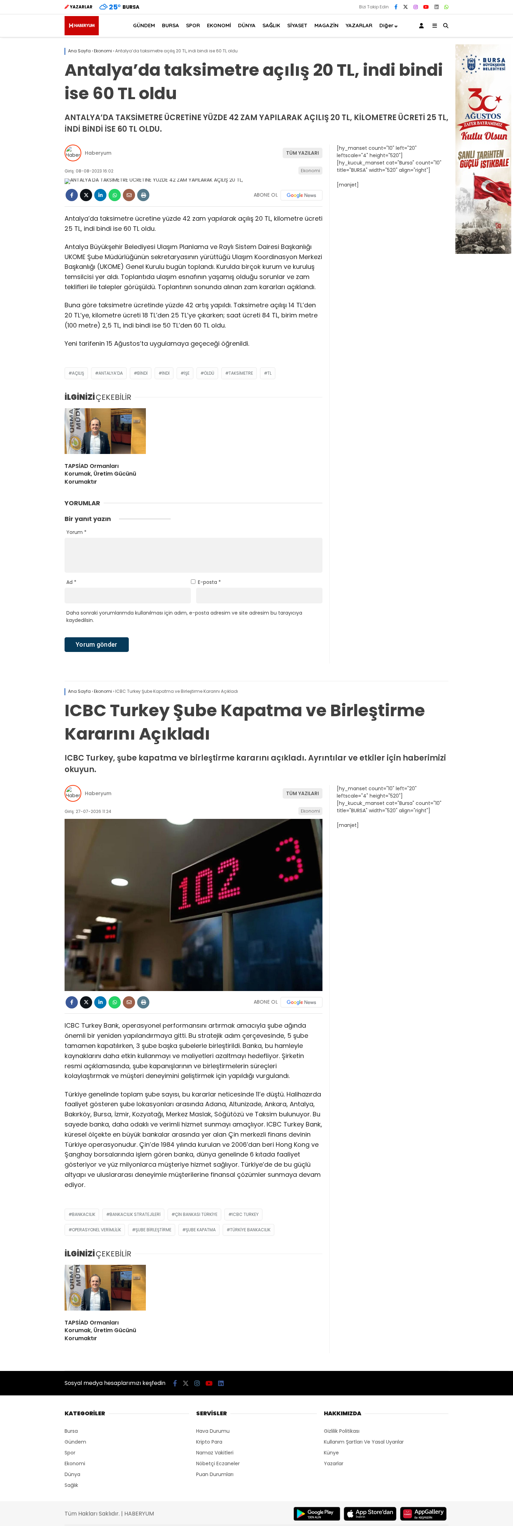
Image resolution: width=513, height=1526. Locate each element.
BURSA (170, 25)
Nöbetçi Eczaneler (218, 1463)
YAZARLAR (358, 25)
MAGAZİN (326, 25)
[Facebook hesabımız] (395, 6)
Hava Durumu (213, 1431)
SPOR (193, 25)
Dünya (72, 1474)
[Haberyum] (82, 33)
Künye (331, 1452)
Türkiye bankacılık (250, 1230)
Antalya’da (110, 373)
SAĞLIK (271, 25)
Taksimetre (241, 373)
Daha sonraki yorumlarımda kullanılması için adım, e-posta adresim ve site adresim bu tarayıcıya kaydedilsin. (184, 616)
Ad (71, 582)
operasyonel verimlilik (96, 1230)
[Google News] (301, 195)
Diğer (386, 25)
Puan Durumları (214, 1474)
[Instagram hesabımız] (416, 6)
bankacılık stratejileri (135, 1214)
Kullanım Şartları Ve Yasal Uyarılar (364, 1441)
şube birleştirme (153, 1230)
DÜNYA (246, 25)
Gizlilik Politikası (341, 1431)
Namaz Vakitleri (214, 1452)
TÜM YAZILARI (302, 152)
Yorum (76, 532)
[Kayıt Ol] (422, 25)
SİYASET (297, 25)
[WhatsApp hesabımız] (446, 6)
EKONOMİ (219, 25)
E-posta (209, 582)
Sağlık (71, 1485)
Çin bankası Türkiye (196, 1214)
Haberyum (98, 152)
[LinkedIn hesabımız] (436, 6)
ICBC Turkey (245, 1214)
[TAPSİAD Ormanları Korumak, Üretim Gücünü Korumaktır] (105, 432)
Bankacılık (83, 1214)
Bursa (71, 1431)
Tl (269, 373)
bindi (142, 373)
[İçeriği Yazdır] (143, 195)
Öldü (209, 373)
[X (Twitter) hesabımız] (405, 6)
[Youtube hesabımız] (426, 6)
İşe (186, 373)
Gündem (75, 1441)
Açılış (78, 373)
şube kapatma (201, 1230)
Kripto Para (209, 1441)
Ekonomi (310, 170)
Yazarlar (333, 1463)
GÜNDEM (144, 25)
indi (166, 373)
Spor (70, 1452)
